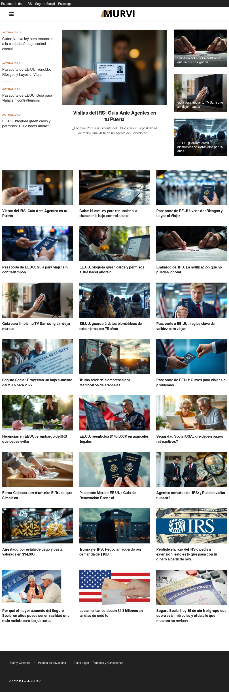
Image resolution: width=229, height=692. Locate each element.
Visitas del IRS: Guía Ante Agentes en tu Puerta (114, 116)
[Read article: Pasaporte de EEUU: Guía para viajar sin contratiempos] (37, 243)
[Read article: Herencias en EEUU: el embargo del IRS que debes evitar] (37, 412)
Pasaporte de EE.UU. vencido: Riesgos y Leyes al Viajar (26, 72)
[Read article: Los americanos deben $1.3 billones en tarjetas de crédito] (114, 587)
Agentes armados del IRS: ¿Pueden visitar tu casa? (190, 495)
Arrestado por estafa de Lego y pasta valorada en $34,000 (32, 552)
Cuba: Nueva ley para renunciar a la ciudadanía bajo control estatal (27, 43)
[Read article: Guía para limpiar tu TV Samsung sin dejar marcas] (200, 93)
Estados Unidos (12, 3)
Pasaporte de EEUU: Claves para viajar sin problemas (190, 382)
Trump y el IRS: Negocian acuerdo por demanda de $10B (110, 552)
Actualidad (11, 32)
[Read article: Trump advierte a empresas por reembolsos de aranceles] (114, 356)
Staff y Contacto (19, 662)
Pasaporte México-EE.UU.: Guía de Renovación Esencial (107, 495)
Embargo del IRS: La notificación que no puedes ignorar (199, 60)
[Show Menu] (11, 14)
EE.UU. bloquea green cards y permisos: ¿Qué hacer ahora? (26, 123)
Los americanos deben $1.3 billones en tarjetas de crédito (111, 613)
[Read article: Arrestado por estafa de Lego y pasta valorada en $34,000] (37, 525)
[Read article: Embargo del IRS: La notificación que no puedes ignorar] (200, 48)
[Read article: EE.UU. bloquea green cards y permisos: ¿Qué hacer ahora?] (114, 243)
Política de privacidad (52, 662)
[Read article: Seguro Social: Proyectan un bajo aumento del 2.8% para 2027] (37, 356)
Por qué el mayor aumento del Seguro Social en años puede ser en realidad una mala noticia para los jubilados (35, 615)
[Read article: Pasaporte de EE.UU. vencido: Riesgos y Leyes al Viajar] (191, 187)
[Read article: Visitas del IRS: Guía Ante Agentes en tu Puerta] (114, 67)
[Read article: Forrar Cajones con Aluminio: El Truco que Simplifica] (37, 469)
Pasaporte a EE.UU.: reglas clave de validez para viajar (185, 326)
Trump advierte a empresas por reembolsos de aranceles (104, 382)
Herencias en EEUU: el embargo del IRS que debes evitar (34, 439)
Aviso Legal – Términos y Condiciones (98, 662)
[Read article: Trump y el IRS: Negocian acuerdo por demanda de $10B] (114, 525)
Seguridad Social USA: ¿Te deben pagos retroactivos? (189, 439)
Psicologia (65, 3)
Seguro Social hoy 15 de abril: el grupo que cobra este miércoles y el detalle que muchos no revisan (191, 615)
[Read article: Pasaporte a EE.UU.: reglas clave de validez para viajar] (191, 300)
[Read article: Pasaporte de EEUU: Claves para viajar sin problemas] (191, 356)
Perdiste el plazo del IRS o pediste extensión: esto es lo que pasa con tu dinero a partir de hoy (186, 554)
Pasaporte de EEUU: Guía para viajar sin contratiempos (27, 98)
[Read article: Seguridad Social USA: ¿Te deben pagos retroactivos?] (191, 412)
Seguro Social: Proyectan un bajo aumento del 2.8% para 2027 (37, 382)
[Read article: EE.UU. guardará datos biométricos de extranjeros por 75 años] (114, 300)
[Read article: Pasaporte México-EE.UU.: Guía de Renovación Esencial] (114, 469)
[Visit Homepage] (118, 13)
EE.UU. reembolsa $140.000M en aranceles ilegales (114, 439)
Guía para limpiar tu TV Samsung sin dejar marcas (200, 104)
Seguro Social (45, 3)
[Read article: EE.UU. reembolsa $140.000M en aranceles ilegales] (114, 412)
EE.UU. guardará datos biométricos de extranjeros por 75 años (200, 147)
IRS (29, 3)
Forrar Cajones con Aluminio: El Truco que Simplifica (37, 495)
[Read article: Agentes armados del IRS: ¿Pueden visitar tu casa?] (191, 469)
